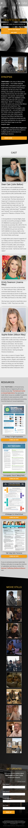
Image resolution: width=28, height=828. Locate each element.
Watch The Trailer (14, 29)
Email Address (7, 798)
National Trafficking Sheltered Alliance (13, 568)
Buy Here (14, 32)
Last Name (6, 791)
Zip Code (6, 805)
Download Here (14, 440)
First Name (6, 784)
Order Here (8, 138)
